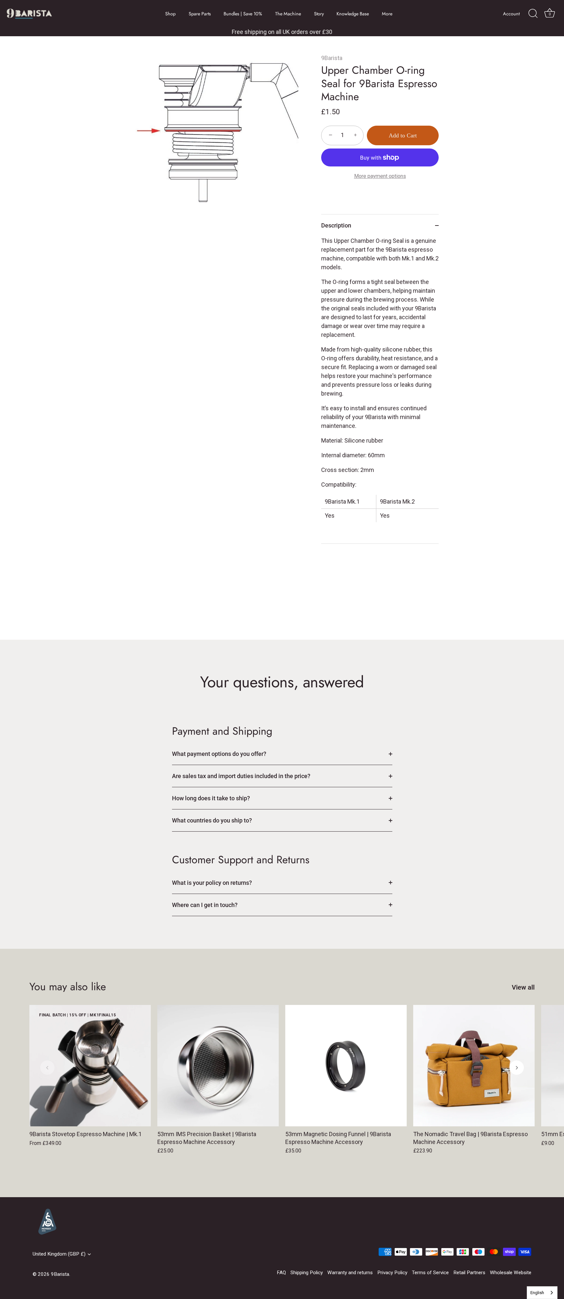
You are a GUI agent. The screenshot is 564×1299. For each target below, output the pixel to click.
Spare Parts (200, 13)
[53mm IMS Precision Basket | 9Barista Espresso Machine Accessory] (218, 1065)
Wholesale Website (510, 1273)
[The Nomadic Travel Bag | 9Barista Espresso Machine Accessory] (474, 1065)
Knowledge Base (353, 13)
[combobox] (542, 1292)
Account (511, 13)
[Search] (533, 14)
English (537, 1292)
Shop (170, 13)
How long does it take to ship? (211, 798)
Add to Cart (403, 135)
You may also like (67, 986)
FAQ (281, 1273)
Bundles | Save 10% (243, 13)
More (387, 13)
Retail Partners (469, 1273)
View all (523, 987)
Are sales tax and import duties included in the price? (241, 776)
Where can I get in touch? (205, 904)
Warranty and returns (350, 1273)
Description (336, 225)
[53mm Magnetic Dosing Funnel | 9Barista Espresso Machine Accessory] (346, 1065)
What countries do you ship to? (212, 820)
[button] (47, 1067)
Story (319, 13)
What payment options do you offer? (219, 753)
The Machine (288, 13)
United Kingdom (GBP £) (59, 1254)
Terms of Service (430, 1273)
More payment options (380, 176)
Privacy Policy (392, 1273)
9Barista (331, 58)
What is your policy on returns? (212, 882)
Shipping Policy (306, 1273)
